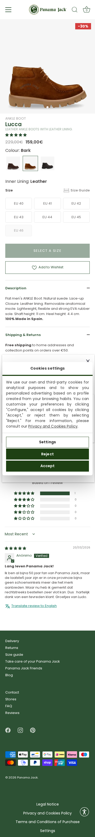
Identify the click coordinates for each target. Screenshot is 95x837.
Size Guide (80, 190)
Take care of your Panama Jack (32, 661)
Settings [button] (47, 830)
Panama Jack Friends (23, 668)
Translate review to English (34, 606)
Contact (12, 692)
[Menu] (8, 9)
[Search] (74, 10)
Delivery (12, 640)
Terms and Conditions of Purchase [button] (48, 821)
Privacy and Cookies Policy (53, 426)
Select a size (48, 250)
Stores (10, 699)
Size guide (14, 654)
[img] (15, 548)
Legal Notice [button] (47, 804)
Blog (9, 675)
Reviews (12, 712)
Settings (47, 442)
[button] (16, 134)
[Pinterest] (32, 730)
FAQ (8, 705)
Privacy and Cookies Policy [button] (47, 813)
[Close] (88, 361)
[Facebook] (8, 730)
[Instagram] (20, 730)
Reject (47, 454)
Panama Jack (27, 778)
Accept (47, 465)
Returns (11, 647)
